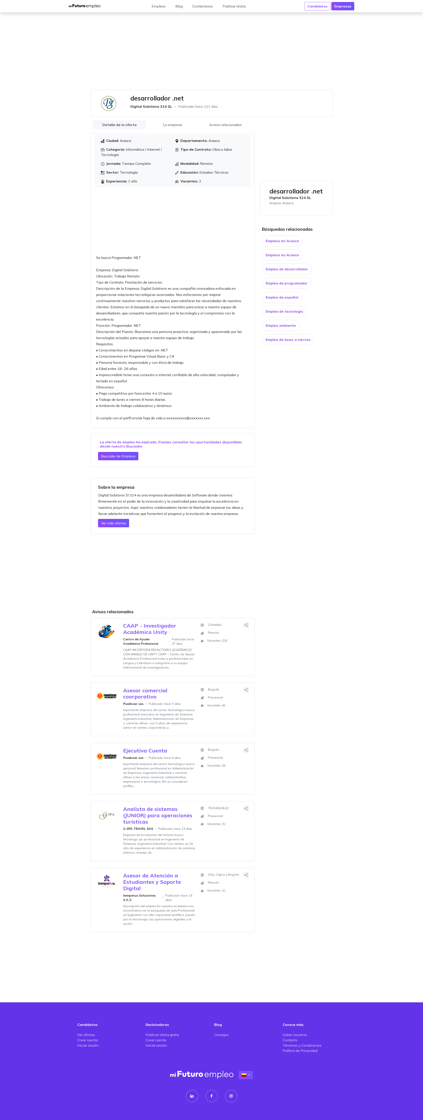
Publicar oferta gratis (162, 1035)
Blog (179, 6)
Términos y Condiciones (302, 1045)
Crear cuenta (87, 1040)
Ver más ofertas (113, 523)
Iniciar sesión (87, 1045)
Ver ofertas (86, 1035)
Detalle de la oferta (119, 125)
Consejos (221, 1035)
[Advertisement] (211, 54)
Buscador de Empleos (118, 456)
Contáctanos (202, 6)
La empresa (172, 125)
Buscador (134, 446)
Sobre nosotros (295, 1035)
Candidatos (317, 6)
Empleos (159, 6)
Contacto (290, 1040)
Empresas (342, 6)
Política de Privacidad (300, 1050)
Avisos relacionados (225, 125)
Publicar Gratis (234, 6)
